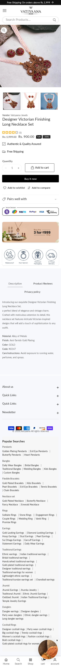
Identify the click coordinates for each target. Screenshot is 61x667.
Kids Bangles (50, 469)
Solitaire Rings (9, 515)
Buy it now (30, 179)
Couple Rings (8, 519)
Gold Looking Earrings (13, 533)
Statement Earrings (11, 544)
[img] (10, 133)
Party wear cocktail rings (39, 629)
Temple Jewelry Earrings (14, 601)
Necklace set (8, 497)
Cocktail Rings (9, 625)
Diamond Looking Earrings (40, 533)
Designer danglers (30, 611)
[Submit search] (54, 19)
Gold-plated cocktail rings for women (20, 644)
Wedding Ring (26, 519)
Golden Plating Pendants (14, 451)
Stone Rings (25, 515)
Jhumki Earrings (10, 590)
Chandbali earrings (45, 580)
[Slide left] (4, 101)
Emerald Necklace (30, 505)
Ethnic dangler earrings (36, 615)
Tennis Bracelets (49, 487)
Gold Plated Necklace (13, 501)
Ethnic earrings (9, 554)
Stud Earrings (26, 536)
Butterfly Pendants (11, 455)
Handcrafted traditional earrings (18, 562)
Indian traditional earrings (33, 554)
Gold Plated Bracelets (13, 483)
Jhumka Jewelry (29, 590)
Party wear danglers (12, 615)
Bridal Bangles (32, 465)
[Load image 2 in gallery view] (30, 101)
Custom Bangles (12, 473)
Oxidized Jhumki (10, 597)
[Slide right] (56, 101)
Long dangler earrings (12, 619)
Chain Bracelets (11, 490)
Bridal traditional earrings (14, 558)
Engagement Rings (45, 515)
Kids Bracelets (34, 483)
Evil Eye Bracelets (29, 487)
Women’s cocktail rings (13, 637)
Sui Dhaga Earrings (11, 540)
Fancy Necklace (10, 505)
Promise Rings (9, 522)
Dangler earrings (10, 611)
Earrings (6, 528)
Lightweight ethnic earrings (15, 576)
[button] (30, 199)
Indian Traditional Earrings (34, 597)
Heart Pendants (32, 455)
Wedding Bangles (32, 469)
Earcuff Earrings (32, 540)
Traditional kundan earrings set (17, 580)
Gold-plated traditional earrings (17, 565)
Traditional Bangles (11, 469)
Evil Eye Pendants (39, 451)
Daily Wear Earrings (34, 544)
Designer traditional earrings (16, 569)
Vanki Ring (41, 519)
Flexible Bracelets (10, 479)
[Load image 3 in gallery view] (49, 101)
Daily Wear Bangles (12, 465)
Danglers (6, 607)
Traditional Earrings (11, 550)
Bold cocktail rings (11, 640)
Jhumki (5, 586)
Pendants (7, 447)
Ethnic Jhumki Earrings (34, 594)
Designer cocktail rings (13, 629)
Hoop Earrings (9, 536)
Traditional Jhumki (11, 594)
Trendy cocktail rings (32, 633)
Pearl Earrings (43, 536)
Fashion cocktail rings (38, 637)
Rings (5, 511)
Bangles (6, 461)
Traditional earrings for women (17, 572)
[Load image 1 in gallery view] (11, 101)
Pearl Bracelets (9, 487)
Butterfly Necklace (36, 501)
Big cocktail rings (10, 633)
